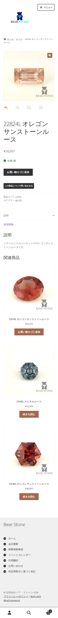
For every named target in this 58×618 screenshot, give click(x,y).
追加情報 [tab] (8, 224)
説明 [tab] (6, 215)
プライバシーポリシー (16, 596)
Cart (45, 610)
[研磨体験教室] (13, 549)
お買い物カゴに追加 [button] (29, 331)
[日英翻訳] (11, 560)
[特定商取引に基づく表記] (20, 572)
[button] (49, 55)
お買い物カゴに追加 (18, 172)
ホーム (10, 39)
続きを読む (29, 414)
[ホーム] (10, 539)
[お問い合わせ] (13, 566)
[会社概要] (11, 544)
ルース (19, 39)
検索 (29, 613)
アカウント (9, 613)
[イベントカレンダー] (17, 555)
